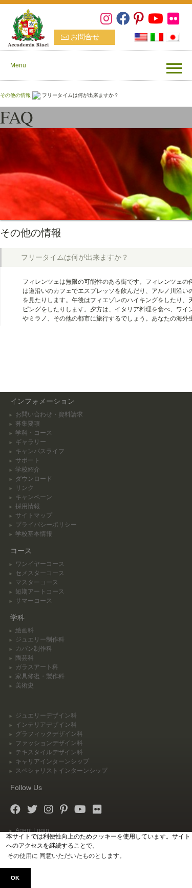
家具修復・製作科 (40, 676)
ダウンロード (33, 478)
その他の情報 (15, 95)
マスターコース (36, 582)
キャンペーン (33, 497)
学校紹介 (27, 469)
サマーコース (33, 600)
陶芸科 (24, 657)
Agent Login (32, 830)
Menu (18, 65)
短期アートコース (40, 591)
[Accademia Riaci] (24, 26)
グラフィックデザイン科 (49, 733)
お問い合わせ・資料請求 (49, 414)
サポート (27, 460)
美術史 (24, 685)
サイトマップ (33, 515)
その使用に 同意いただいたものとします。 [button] (66, 855)
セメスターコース (40, 573)
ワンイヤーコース (40, 564)
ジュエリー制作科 (40, 639)
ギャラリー (30, 442)
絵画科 (24, 630)
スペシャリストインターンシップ (61, 770)
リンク (24, 487)
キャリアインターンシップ (52, 761)
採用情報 (27, 506)
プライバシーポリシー (46, 524)
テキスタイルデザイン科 (49, 752)
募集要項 (27, 423)
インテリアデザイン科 (46, 724)
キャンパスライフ (40, 451)
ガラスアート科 (36, 667)
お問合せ (85, 37)
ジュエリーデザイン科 (46, 715)
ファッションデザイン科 (49, 743)
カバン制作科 (33, 648)
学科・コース (33, 432)
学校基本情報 (33, 533)
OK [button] (15, 878)
